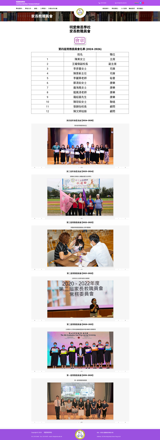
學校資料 (19, 8)
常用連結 (140, 8)
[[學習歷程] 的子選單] (118, 8)
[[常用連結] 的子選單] (143, 8)
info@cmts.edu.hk (121, 3)
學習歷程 (115, 8)
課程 (35, 8)
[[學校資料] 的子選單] (22, 8)
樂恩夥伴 (106, 8)
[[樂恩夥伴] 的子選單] (109, 8)
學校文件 (28, 8)
